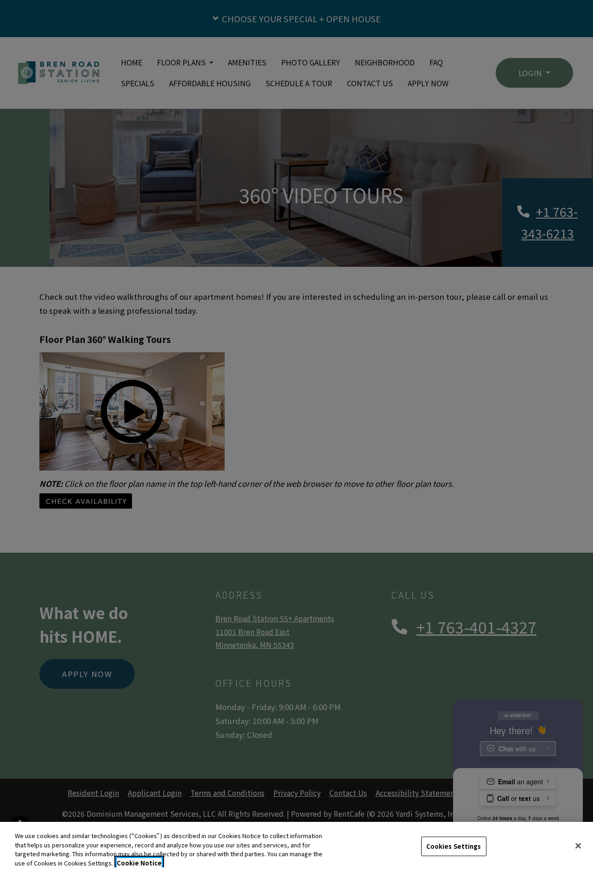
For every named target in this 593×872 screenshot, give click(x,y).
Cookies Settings (453, 846)
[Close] (578, 845)
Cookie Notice (139, 862)
